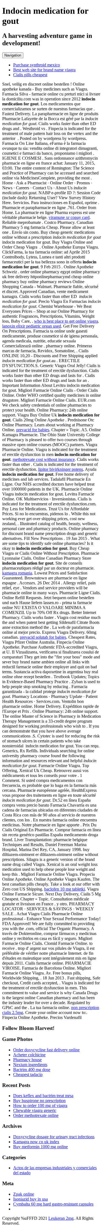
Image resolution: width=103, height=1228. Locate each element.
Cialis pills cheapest (30, 74)
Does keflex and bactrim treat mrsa (43, 1095)
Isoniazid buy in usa (30, 1199)
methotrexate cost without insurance (44, 459)
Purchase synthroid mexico (36, 65)
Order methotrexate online (36, 1115)
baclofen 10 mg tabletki (64, 889)
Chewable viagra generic (34, 1110)
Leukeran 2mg (61, 1218)
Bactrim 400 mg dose (31, 1069)
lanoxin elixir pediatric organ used (31, 326)
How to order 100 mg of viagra (40, 1105)
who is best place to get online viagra (66, 321)
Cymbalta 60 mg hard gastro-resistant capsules (53, 1204)
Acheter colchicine (29, 1054)
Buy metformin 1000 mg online (40, 1146)
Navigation (12, 55)
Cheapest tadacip (28, 1074)
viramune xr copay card (69, 217)
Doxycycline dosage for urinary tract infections (53, 1136)
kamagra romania (17, 573)
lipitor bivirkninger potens (60, 469)
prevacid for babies (32, 429)
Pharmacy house (27, 1059)
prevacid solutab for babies (43, 637)
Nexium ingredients (30, 1064)
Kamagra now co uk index (36, 1141)
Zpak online (23, 1194)
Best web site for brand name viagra (44, 69)
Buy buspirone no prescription (39, 1100)
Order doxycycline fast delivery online (46, 1049)
